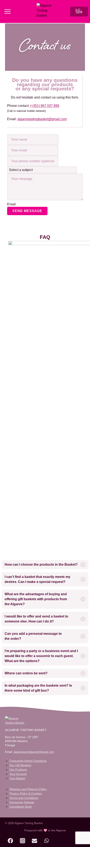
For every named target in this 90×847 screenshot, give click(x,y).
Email (11, 204)
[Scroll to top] (77, 841)
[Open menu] (7, 11)
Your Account (18, 774)
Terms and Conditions (23, 798)
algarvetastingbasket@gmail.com (42, 119)
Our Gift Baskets (20, 765)
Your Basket (17, 778)
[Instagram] (22, 841)
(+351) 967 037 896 (44, 105)
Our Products (18, 769)
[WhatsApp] (46, 841)
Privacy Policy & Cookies (25, 793)
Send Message (27, 211)
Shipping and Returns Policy (28, 789)
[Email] (34, 841)
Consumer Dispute (21, 802)
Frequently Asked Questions (28, 760)
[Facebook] (10, 841)
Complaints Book (20, 806)
